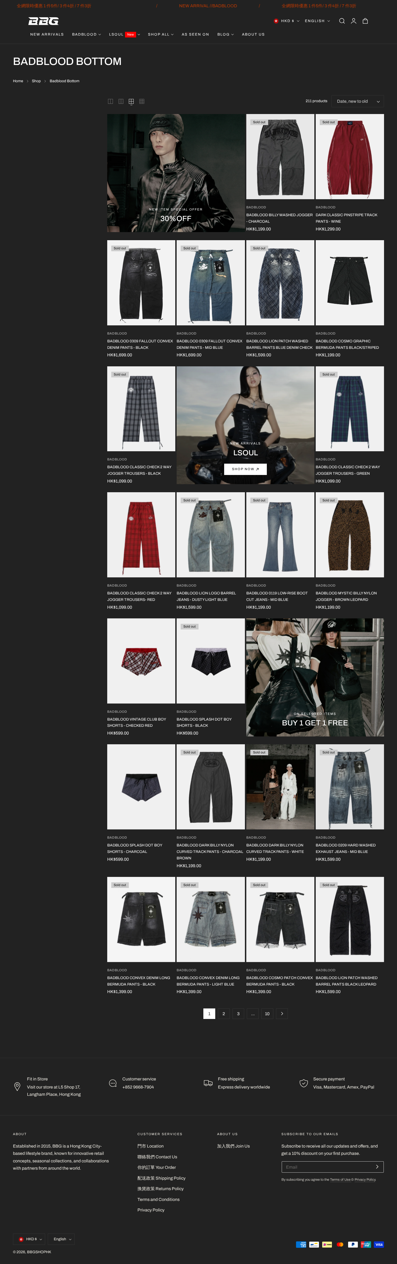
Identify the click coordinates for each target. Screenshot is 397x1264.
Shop (36, 81)
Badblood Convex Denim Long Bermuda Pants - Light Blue (208, 981)
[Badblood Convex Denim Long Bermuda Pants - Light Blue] (211, 919)
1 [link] (209, 1013)
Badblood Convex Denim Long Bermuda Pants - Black (138, 981)
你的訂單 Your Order (156, 1167)
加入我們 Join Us (233, 1146)
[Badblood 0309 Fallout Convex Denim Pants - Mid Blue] (211, 282)
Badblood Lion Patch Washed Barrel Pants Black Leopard (347, 981)
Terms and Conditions (158, 1199)
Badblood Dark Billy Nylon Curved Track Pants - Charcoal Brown (210, 851)
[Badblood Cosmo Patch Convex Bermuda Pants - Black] (280, 919)
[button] (342, 21)
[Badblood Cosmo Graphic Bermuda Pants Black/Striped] (350, 282)
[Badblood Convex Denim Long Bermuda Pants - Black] (141, 919)
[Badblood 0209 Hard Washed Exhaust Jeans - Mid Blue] (350, 786)
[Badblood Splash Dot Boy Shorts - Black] (211, 661)
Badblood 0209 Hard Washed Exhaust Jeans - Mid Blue (346, 848)
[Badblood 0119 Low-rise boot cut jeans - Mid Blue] (280, 534)
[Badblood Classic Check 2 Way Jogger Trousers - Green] (350, 409)
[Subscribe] (377, 1166)
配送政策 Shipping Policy (161, 1178)
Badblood (256, 207)
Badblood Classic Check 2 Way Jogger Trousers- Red (139, 596)
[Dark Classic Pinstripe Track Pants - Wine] (350, 156)
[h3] (245, 425)
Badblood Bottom (64, 81)
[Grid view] (110, 101)
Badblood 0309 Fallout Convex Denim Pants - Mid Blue (210, 344)
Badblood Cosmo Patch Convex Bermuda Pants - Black (279, 981)
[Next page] (282, 1013)
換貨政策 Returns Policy (160, 1188)
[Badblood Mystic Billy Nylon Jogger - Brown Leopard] (350, 534)
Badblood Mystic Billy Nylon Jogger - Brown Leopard (346, 596)
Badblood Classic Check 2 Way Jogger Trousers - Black (139, 470)
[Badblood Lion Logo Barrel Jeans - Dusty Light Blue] (211, 534)
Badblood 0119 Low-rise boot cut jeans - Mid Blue (277, 596)
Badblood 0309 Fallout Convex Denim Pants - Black (140, 344)
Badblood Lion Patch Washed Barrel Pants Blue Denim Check (279, 344)
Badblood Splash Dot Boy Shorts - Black (204, 722)
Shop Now (243, 469)
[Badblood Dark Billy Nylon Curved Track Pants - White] (280, 786)
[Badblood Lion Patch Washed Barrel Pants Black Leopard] (350, 919)
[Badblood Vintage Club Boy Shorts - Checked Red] (141, 661)
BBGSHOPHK (39, 1252)
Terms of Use (340, 1180)
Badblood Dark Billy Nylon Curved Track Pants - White (275, 848)
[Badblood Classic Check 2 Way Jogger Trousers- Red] (141, 534)
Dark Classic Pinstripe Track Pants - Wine (346, 218)
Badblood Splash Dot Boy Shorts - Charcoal (134, 848)
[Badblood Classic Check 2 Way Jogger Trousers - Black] (141, 409)
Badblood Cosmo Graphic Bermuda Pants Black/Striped (347, 344)
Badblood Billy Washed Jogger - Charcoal (279, 218)
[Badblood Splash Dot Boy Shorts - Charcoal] (141, 786)
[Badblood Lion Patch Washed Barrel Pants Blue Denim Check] (280, 282)
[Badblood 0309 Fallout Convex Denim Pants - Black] (141, 282)
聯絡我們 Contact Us (157, 1157)
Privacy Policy (150, 1210)
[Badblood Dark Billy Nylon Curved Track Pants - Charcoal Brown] (211, 786)
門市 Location (150, 1146)
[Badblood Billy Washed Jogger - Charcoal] (280, 156)
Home (18, 81)
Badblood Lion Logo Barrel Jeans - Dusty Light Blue (206, 596)
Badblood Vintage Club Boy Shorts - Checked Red (136, 722)
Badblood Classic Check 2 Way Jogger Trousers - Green (348, 470)
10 (267, 1013)
